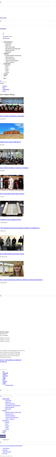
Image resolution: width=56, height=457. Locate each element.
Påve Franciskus (10, 47)
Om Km (4, 383)
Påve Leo (8, 45)
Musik (7, 69)
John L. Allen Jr (10, 62)
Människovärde (9, 50)
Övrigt (7, 72)
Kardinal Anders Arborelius (13, 55)
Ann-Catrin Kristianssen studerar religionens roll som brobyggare (21, 279)
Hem (4, 371)
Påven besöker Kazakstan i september (12, 116)
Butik (5, 75)
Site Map (5, 453)
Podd (6, 70)
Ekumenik (8, 52)
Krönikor (6, 53)
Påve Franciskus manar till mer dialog (12, 193)
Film (6, 67)
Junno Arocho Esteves (11, 60)
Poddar (4, 378)
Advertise (5, 450)
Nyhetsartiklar (8, 42)
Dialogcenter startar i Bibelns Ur (10, 142)
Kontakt (4, 382)
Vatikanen (8, 43)
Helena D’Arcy (9, 57)
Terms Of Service (7, 451)
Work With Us (6, 448)
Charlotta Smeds (10, 58)
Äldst (4, 87)
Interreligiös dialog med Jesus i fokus (12, 254)
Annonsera (5, 381)
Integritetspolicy (9, 385)
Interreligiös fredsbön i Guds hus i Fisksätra (14, 168)
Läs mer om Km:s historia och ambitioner (10, 360)
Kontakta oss (3, 361)
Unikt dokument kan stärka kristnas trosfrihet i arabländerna (19, 228)
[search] (11, 396)
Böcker (7, 65)
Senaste (5, 86)
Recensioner (7, 63)
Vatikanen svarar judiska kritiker (10, 219)
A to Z (4, 91)
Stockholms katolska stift (12, 48)
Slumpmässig (6, 89)
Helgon (6, 74)
